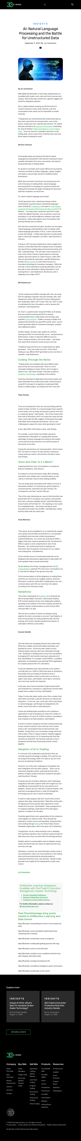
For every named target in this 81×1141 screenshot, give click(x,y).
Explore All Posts (18, 1032)
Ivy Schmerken (24, 872)
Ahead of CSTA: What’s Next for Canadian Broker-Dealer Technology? (22, 1005)
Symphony (43, 596)
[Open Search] (72, 4)
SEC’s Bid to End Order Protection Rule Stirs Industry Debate (55, 1005)
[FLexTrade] (13, 4)
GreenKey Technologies (27, 374)
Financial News (30, 319)
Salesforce (37, 206)
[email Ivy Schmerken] (40, 48)
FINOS (37, 824)
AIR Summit (30, 262)
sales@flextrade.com (30, 906)
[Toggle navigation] (45, 5)
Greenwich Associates (43, 126)
